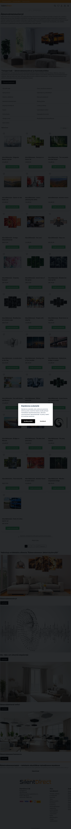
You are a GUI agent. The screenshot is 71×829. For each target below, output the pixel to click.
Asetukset (43, 421)
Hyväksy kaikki (28, 421)
